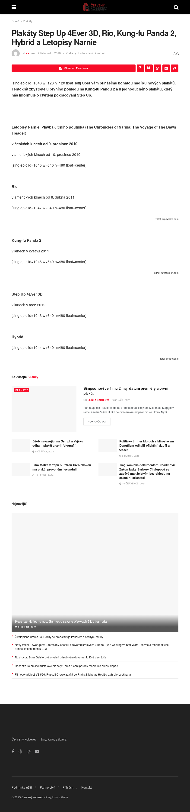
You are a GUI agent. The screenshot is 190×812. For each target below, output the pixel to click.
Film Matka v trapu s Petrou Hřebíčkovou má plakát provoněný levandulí (61, 467)
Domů (15, 21)
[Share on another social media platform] (174, 68)
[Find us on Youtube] (37, 751)
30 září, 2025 (122, 400)
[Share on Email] (166, 68)
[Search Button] (176, 7)
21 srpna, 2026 (26, 627)
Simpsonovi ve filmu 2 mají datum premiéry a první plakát (125, 391)
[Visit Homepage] (95, 7)
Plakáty (27, 21)
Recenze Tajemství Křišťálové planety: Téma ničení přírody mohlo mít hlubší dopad (66, 666)
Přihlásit (68, 787)
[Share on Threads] (140, 68)
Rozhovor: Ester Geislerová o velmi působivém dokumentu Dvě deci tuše (60, 657)
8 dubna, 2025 (130, 455)
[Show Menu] (14, 7)
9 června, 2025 (44, 451)
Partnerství (47, 787)
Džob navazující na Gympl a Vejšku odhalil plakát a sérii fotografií (57, 443)
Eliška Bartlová (98, 400)
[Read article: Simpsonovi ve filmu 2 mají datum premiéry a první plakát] (44, 409)
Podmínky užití (22, 787)
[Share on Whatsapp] (157, 68)
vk (27, 53)
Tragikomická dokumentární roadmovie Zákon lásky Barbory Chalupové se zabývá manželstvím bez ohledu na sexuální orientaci (147, 471)
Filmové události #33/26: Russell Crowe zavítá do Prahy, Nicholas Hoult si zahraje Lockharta (73, 674)
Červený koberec (32, 797)
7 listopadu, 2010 (49, 53)
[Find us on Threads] (20, 751)
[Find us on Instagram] (28, 751)
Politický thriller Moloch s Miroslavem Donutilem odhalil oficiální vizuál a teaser (146, 445)
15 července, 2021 (133, 483)
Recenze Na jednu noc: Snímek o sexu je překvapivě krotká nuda (61, 621)
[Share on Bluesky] (149, 68)
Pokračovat (99, 420)
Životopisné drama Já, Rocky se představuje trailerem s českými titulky (59, 637)
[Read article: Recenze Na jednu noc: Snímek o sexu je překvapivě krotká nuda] (95, 572)
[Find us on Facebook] (13, 751)
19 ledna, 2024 (44, 475)
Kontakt (86, 787)
